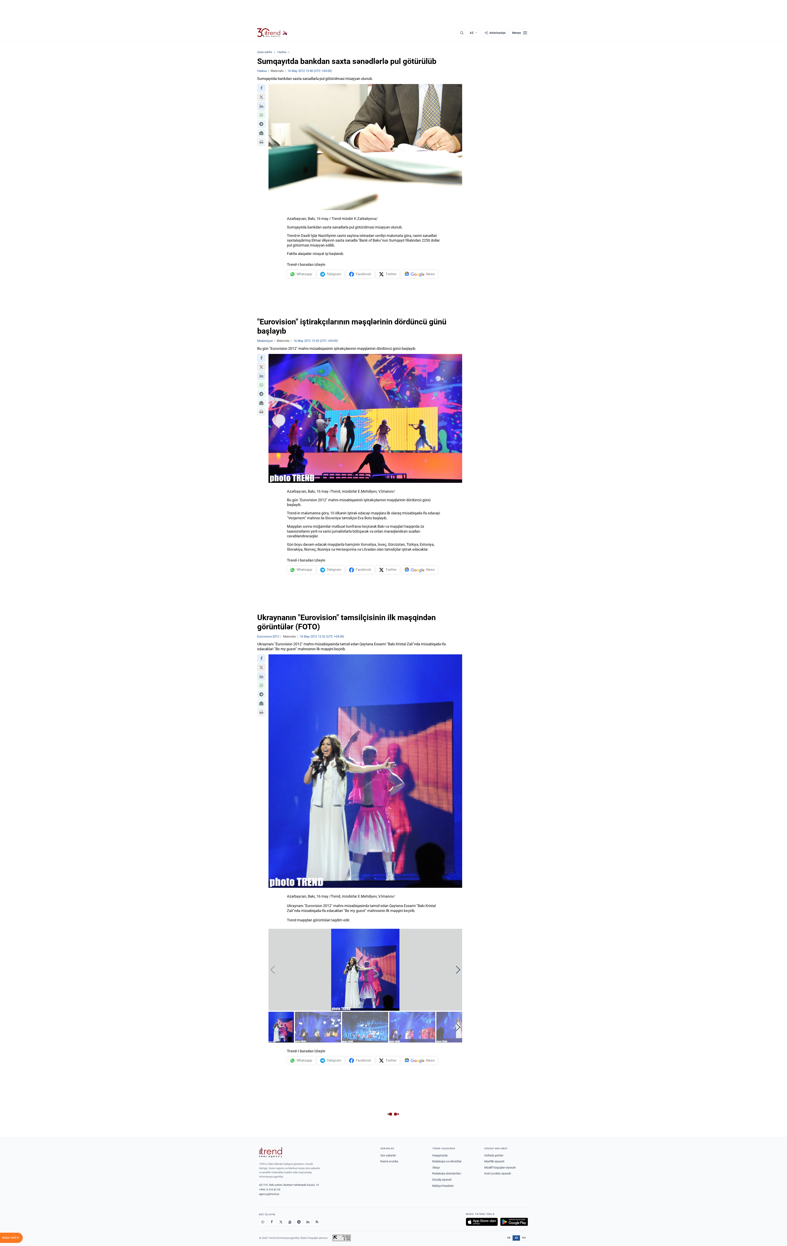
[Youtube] (289, 1222)
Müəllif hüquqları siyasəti (500, 1167)
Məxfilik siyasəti (494, 1161)
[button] (261, 88)
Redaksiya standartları (446, 1173)
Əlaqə (436, 1167)
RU (524, 1237)
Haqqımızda (440, 1155)
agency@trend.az (269, 1194)
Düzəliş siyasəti (442, 1179)
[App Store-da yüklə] (482, 1222)
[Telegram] (299, 1222)
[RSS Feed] (317, 1222)
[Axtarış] (462, 33)
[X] (280, 1222)
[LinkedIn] (308, 1222)
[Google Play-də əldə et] (514, 1222)
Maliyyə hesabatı (443, 1185)
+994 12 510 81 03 (269, 1189)
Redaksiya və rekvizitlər (447, 1161)
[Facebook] (271, 1222)
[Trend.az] (272, 32)
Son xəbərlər (388, 1155)
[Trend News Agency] (270, 1152)
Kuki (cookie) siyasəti (497, 1173)
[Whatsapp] (262, 1222)
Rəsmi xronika (389, 1161)
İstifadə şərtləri (493, 1155)
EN (509, 1237)
